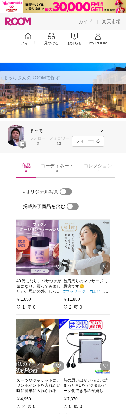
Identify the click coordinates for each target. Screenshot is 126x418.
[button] (16, 135)
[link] (39, 247)
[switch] (66, 191)
